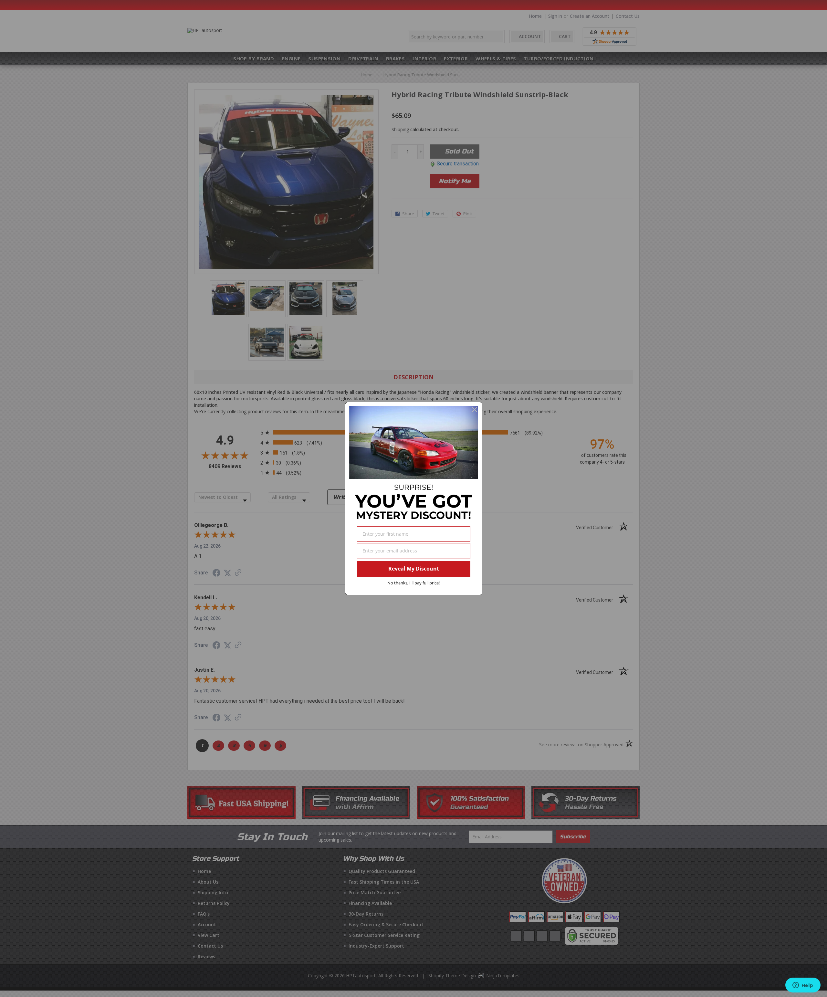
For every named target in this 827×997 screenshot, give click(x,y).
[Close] (474, 409)
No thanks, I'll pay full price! (413, 583)
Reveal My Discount (413, 568)
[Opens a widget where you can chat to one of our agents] (803, 986)
